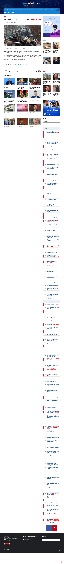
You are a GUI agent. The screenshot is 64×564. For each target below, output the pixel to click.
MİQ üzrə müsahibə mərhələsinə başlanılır (52, 391)
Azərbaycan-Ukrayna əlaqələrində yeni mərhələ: (53, 427)
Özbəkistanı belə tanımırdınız (52, 221)
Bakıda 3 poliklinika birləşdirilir (53, 346)
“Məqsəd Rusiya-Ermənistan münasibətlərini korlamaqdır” (53, 132)
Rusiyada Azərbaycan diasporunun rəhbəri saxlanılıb (52, 340)
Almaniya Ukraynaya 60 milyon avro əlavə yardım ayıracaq (52, 177)
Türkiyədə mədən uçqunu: (53, 359)
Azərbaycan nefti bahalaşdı (51, 199)
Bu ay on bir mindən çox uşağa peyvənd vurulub (53, 385)
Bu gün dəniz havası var (50, 271)
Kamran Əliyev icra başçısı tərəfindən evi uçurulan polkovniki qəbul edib (47, 68)
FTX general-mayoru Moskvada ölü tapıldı (52, 497)
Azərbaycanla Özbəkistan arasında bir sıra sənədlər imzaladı (53, 168)
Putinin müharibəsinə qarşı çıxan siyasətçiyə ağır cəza (52, 139)
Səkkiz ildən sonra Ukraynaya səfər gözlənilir (52, 366)
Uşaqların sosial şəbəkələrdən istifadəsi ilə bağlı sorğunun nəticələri (53, 452)
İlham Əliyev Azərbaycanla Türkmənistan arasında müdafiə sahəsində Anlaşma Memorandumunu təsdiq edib (53, 416)
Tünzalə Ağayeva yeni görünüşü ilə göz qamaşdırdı (53, 510)
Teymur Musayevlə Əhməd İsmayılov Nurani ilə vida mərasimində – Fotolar (52, 224)
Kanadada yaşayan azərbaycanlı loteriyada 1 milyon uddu (52, 298)
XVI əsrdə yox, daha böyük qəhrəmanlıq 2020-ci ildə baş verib (53, 412)
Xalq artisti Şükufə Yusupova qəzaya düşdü (52, 217)
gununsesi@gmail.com (27, 539)
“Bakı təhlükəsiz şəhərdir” (52, 187)
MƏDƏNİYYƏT (41, 9)
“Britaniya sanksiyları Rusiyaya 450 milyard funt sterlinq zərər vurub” (9, 101)
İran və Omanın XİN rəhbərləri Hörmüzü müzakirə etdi (53, 308)
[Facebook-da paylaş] (9, 64)
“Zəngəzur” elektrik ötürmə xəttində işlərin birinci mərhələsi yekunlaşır (53, 506)
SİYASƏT (11, 9)
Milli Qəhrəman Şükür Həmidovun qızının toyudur (56, 94)
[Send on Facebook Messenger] (15, 64)
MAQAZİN (9, 12)
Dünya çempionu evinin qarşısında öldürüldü (52, 211)
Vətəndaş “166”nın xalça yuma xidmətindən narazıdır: (52, 408)
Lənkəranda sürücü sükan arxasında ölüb (52, 490)
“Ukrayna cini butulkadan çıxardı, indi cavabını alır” (53, 165)
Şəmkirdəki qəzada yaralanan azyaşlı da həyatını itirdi (53, 487)
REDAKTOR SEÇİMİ (30, 9)
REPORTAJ (25, 9)
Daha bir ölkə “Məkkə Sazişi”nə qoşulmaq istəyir (52, 233)
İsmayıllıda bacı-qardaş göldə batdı (52, 149)
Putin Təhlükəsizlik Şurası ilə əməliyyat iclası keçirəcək (53, 438)
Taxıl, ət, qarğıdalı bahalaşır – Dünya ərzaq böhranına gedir (52, 277)
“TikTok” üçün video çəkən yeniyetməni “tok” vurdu (53, 180)
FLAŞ (5, 16)
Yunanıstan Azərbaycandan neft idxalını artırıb (53, 349)
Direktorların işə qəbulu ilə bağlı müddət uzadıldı (53, 484)
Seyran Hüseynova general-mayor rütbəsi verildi (52, 423)
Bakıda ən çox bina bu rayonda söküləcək (46, 82)
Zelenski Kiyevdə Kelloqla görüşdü (52, 171)
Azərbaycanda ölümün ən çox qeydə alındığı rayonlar (52, 295)
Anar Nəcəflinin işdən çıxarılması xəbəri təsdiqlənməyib (33, 115)
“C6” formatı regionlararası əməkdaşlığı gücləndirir (53, 468)
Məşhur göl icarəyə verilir (51, 230)
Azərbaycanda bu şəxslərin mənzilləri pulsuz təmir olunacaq (53, 286)
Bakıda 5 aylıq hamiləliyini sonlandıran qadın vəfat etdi (53, 494)
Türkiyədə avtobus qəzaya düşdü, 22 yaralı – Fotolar (53, 227)
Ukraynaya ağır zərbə (53, 262)
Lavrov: (53, 146)
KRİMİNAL (48, 9)
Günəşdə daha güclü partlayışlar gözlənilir (52, 378)
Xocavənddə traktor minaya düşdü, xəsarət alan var (52, 394)
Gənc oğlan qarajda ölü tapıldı (51, 314)
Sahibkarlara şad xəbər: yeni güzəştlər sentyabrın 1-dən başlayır (53, 249)
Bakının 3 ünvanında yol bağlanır (52, 375)
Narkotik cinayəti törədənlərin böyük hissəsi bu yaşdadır (52, 265)
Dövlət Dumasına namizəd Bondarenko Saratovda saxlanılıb (53, 441)
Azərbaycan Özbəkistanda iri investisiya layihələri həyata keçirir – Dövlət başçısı (52, 464)
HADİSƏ (52, 9)
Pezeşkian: (51, 369)
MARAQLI (12, 12)
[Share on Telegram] (23, 64)
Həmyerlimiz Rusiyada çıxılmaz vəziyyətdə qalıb (52, 205)
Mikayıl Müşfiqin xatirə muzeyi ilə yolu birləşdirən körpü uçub (47, 52)
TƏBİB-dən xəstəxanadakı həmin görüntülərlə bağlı (52, 513)
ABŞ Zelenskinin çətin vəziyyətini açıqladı (52, 444)
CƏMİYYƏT (19, 9)
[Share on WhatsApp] (5, 64)
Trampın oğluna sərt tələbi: (53, 305)
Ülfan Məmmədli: (53, 325)
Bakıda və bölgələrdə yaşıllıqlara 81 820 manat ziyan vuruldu (53, 352)
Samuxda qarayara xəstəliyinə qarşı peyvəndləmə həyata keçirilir (52, 356)
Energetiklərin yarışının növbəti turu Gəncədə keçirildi (52, 214)
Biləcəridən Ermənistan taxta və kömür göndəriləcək (53, 240)
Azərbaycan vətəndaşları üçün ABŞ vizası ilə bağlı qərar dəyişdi (52, 184)
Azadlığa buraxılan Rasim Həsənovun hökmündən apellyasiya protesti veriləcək (9, 115)
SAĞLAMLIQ (5, 12)
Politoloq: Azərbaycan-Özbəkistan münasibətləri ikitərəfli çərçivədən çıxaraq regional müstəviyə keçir (52, 404)
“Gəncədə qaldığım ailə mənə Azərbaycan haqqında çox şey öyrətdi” (22, 101)
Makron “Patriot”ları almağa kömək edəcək (52, 155)
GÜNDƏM (8, 9)
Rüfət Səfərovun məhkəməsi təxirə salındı (52, 434)
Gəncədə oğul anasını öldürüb (51, 387)
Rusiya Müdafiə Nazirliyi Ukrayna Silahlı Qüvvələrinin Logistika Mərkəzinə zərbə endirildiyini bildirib (53, 448)
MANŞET (5, 9)
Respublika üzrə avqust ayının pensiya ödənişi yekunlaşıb (53, 516)
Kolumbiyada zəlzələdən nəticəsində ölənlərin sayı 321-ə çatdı (52, 317)
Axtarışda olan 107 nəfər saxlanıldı (52, 174)
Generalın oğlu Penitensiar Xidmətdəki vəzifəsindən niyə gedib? (56, 52)
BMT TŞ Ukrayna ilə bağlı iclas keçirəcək (51, 268)
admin (9, 22)
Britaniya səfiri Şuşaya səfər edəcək (52, 502)
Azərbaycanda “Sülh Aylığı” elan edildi (53, 458)
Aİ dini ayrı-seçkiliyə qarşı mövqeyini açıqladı (53, 246)
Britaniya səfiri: (53, 520)
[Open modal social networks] (26, 64)
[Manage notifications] (62, 562)
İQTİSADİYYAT (15, 9)
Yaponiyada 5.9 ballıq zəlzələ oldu (52, 151)
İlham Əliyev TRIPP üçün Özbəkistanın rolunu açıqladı (53, 455)
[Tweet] (19, 64)
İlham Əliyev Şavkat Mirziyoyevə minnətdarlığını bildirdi (52, 420)
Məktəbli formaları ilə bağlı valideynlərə (53, 397)
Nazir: (53, 161)
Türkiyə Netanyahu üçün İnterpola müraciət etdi (52, 382)
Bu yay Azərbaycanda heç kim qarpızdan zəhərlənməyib (53, 256)
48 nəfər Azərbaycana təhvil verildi (52, 400)
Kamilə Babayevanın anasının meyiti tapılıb (56, 82)
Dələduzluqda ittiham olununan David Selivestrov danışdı (56, 67)
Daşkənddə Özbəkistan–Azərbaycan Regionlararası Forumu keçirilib (52, 143)
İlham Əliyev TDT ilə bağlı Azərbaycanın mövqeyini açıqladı (53, 474)
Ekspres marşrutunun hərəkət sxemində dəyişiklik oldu (53, 237)
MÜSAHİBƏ (34, 9)
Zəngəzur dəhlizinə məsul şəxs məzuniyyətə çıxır (52, 253)
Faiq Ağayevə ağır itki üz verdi (51, 190)
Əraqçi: (53, 331)
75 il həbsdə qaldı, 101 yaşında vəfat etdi (52, 289)
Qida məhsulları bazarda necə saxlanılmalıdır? (51, 311)
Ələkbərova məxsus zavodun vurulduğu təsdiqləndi (53, 478)
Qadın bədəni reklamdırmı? (51, 460)
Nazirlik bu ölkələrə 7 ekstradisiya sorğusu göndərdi (52, 362)
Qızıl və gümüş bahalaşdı (51, 282)
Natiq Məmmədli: (52, 196)
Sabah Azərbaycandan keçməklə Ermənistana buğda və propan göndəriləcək (52, 321)
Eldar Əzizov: (6, 87)
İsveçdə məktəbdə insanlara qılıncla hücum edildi (52, 343)
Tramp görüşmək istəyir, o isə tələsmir (53, 480)
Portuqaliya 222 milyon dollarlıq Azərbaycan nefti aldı (52, 431)
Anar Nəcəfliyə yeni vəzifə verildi (52, 334)
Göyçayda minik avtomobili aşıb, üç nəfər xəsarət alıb (52, 328)
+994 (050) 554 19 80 (27, 537)
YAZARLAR (45, 9)
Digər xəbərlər (52, 522)
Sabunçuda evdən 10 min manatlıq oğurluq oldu (52, 193)
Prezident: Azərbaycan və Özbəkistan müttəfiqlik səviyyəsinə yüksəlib (53, 471)
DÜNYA (22, 9)
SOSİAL (38, 9)
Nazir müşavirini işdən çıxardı (34, 100)
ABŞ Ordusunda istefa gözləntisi (52, 274)
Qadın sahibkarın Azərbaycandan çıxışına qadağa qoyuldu (52, 158)
